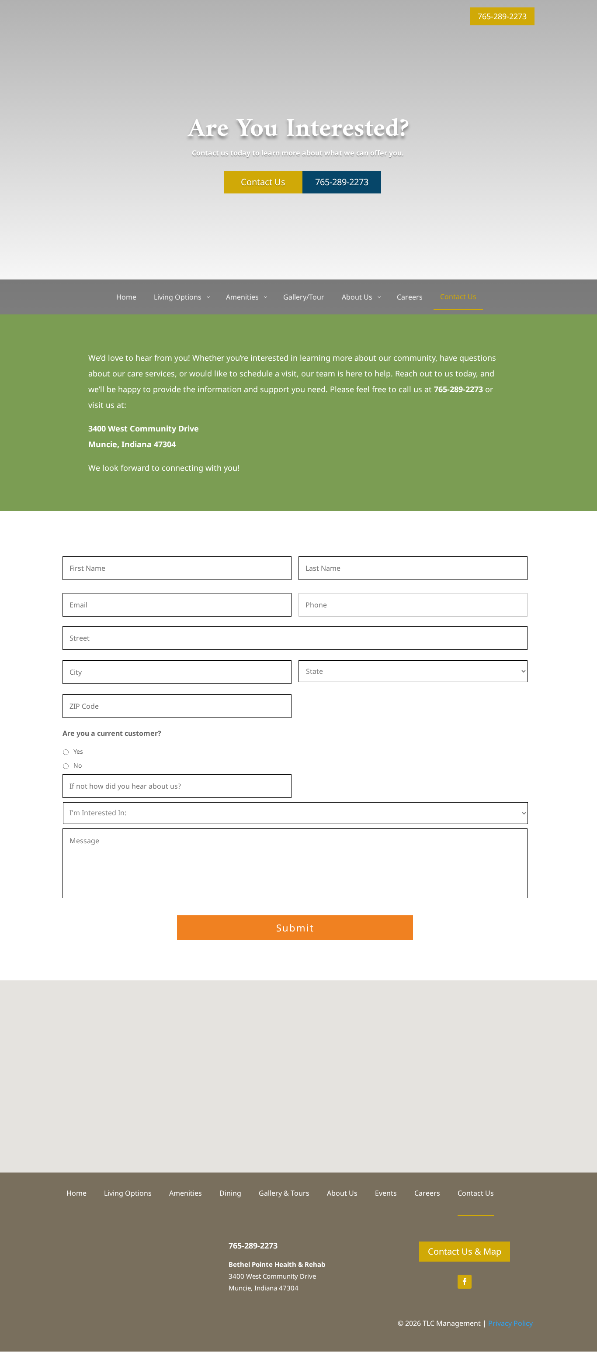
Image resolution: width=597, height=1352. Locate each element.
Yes (78, 751)
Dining (230, 1194)
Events (386, 1194)
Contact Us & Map (464, 1251)
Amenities (185, 1194)
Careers (427, 1194)
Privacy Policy (510, 1323)
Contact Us (263, 182)
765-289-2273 (502, 16)
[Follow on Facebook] (465, 1282)
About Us (342, 1194)
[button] (302, 1067)
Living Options (128, 1194)
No (77, 765)
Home (76, 1194)
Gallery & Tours (284, 1194)
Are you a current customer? (111, 733)
